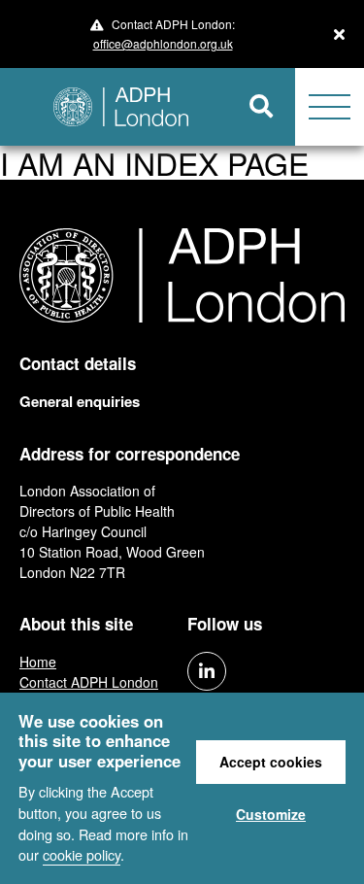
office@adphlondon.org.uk (163, 43)
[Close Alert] (339, 34)
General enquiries (79, 401)
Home (37, 661)
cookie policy (81, 854)
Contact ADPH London (88, 682)
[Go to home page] (113, 107)
